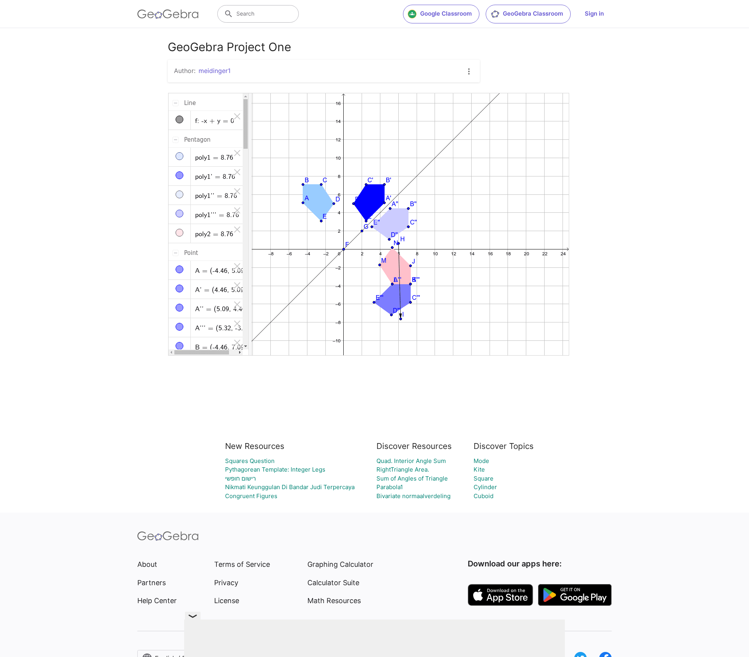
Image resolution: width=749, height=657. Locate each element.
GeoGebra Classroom (533, 13)
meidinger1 (215, 71)
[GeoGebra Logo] (168, 14)
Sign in (594, 13)
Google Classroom (446, 13)
